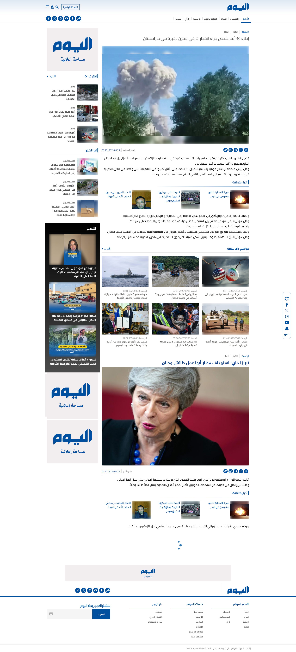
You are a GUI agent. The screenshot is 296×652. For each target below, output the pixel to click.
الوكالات (126, 150)
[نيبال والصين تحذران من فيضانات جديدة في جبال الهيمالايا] (87, 92)
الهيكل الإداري (156, 617)
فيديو (178, 18)
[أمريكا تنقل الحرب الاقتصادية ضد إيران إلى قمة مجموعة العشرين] (225, 271)
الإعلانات (199, 627)
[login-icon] (52, 7)
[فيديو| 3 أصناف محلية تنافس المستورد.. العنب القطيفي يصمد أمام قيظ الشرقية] (72, 340)
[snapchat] (72, 18)
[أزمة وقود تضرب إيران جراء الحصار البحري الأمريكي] (87, 113)
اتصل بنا (199, 622)
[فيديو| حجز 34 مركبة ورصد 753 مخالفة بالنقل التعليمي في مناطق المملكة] (72, 297)
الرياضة (197, 18)
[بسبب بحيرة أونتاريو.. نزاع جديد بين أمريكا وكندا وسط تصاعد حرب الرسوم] (125, 319)
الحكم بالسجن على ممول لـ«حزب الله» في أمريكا (118, 194)
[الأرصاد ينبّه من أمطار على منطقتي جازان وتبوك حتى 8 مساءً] (87, 187)
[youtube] (66, 18)
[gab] (78, 18)
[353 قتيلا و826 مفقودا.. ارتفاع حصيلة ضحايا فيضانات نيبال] (175, 319)
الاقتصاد (234, 18)
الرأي (187, 18)
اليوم (133, 150)
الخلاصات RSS (197, 637)
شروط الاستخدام (155, 622)
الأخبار (246, 18)
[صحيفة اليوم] (235, 7)
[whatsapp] (231, 150)
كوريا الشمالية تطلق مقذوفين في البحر (218, 194)
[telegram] (236, 150)
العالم (226, 32)
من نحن (159, 612)
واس (130, 471)
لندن (125, 471)
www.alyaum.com (196, 648)
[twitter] (54, 18)
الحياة (224, 18)
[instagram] (60, 18)
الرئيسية (245, 32)
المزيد (107, 249)
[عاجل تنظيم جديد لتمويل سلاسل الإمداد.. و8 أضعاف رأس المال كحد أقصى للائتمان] (87, 166)
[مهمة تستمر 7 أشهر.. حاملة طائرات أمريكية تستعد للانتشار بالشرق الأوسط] (125, 271)
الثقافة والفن (210, 18)
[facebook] (48, 18)
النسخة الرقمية (70, 7)
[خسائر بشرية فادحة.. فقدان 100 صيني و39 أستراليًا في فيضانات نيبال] (175, 271)
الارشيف (199, 617)
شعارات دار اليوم (196, 632)
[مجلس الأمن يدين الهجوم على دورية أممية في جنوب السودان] (225, 319)
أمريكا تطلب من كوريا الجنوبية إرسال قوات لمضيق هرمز (169, 196)
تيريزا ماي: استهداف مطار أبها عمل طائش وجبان (205, 362)
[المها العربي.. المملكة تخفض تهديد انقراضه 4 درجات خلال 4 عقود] (87, 208)
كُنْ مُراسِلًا (198, 612)
